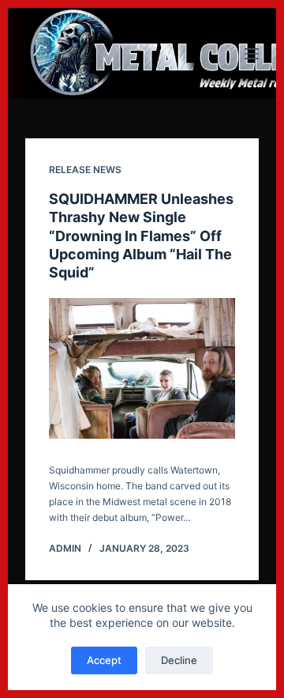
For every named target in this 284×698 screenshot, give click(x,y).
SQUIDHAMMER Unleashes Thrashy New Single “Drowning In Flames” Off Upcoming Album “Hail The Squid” (141, 236)
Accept (104, 660)
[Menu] (252, 54)
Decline (179, 660)
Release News (85, 169)
